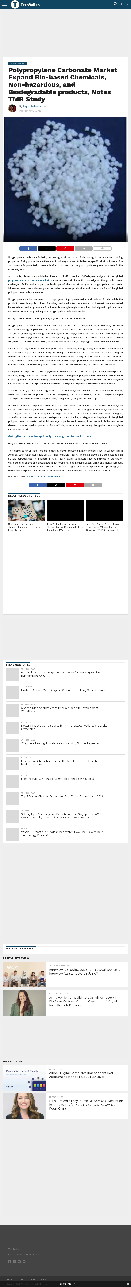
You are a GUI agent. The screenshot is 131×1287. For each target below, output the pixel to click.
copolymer (53, 477)
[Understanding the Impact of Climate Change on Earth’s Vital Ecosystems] (26, 511)
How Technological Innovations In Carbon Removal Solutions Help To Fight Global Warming (65, 527)
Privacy (33, 1280)
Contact (21, 1280)
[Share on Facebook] (28, 247)
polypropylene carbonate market (28, 280)
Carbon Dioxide (36, 477)
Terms (43, 1280)
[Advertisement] (65, 32)
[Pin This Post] (65, 247)
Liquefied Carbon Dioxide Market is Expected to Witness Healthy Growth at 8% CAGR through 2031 (104, 527)
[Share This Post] (47, 247)
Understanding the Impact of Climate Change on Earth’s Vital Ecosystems (24, 527)
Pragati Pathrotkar (32, 106)
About (10, 1280)
